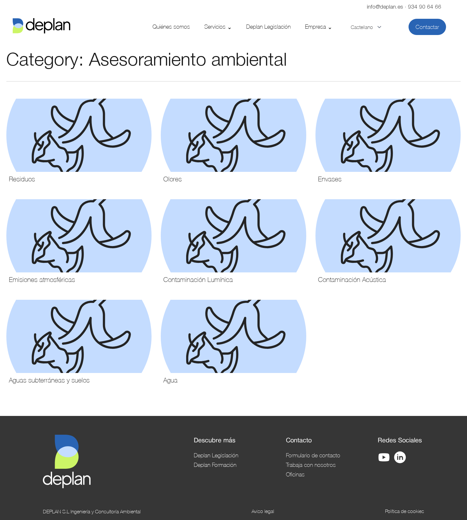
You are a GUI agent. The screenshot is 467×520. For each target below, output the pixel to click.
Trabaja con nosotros (311, 464)
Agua (170, 380)
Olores (172, 179)
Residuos (22, 179)
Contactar (427, 27)
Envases (330, 179)
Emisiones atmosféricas (42, 279)
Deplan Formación (215, 464)
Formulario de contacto (313, 455)
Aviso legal (263, 511)
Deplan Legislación (268, 26)
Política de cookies (404, 511)
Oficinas (295, 474)
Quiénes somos (171, 26)
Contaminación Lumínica (198, 279)
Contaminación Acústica (352, 279)
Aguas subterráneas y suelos (49, 380)
